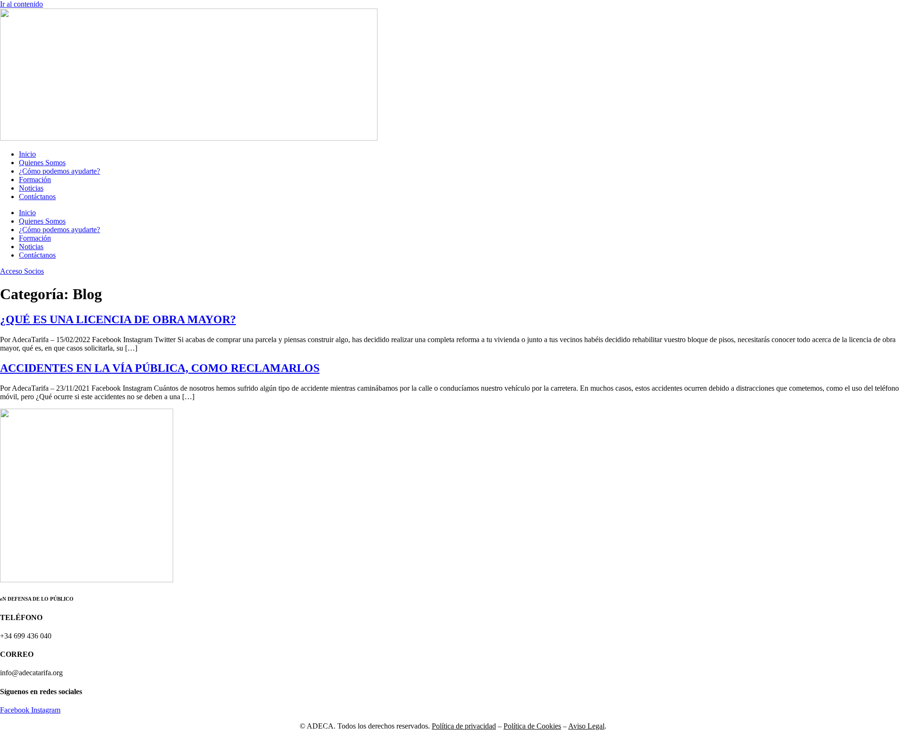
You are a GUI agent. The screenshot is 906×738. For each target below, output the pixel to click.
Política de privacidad (464, 726)
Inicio (27, 154)
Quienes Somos (42, 163)
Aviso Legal (586, 726)
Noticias (31, 188)
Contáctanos (37, 197)
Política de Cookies (532, 726)
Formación (35, 180)
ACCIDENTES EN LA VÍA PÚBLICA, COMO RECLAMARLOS (159, 368)
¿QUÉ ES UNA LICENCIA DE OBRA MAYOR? (118, 319)
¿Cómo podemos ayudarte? (59, 171)
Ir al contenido (21, 4)
